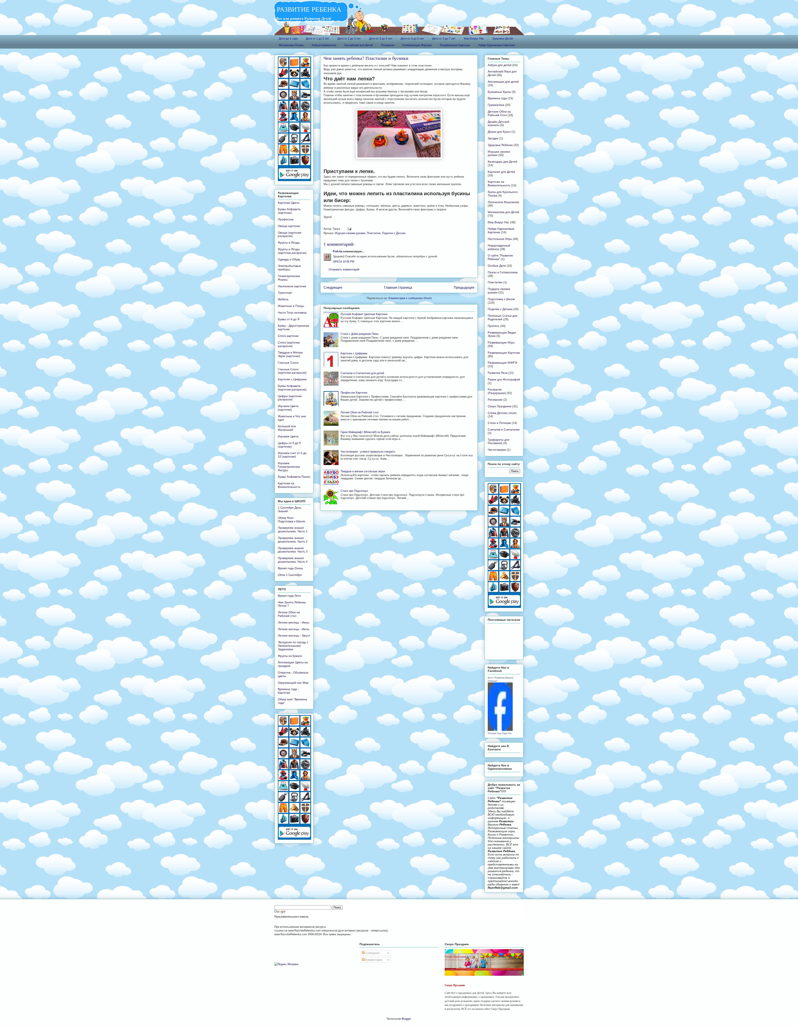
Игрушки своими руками (350, 233)
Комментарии (373, 959)
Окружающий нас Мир (293, 682)
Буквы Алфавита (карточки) (289, 210)
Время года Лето (289, 595)
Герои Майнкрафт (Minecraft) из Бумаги (365, 432)
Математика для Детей (503, 212)
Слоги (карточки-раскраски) (289, 344)
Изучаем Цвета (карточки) (288, 407)
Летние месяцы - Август (294, 635)
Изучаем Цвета (288, 436)
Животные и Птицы (291, 306)
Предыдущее (464, 287)
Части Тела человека (292, 312)
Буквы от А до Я (288, 319)
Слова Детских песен (502, 413)
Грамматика (496, 105)
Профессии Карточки (354, 392)
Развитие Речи (497, 372)
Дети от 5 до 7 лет (444, 38)
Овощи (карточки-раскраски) (290, 234)
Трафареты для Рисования (498, 441)
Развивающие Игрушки (417, 45)
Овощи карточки (289, 226)
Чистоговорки (497, 449)
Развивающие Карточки (455, 45)
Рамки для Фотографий (504, 379)
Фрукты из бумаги (290, 656)
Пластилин (374, 233)
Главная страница (398, 287)
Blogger (406, 1018)
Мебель (283, 299)
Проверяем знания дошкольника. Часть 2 (293, 539)
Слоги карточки (288, 335)
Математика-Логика (291, 45)
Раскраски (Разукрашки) (497, 391)
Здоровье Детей (502, 38)
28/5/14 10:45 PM (343, 261)
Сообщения (372, 953)
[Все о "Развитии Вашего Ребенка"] (500, 729)
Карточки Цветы (288, 202)
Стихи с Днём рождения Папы (359, 333)
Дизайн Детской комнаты (498, 123)
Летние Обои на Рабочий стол (360, 412)
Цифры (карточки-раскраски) (290, 397)
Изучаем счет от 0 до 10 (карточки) (292, 454)
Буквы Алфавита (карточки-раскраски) (292, 387)
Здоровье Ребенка (500, 145)
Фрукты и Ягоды (289, 242)
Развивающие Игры (501, 342)
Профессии (286, 219)
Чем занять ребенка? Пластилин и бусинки (366, 58)
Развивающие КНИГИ (502, 362)
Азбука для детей (499, 65)
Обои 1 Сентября (290, 575)
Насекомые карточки (292, 286)
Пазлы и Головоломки (503, 272)
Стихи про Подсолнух (354, 490)
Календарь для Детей (502, 161)
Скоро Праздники (499, 406)
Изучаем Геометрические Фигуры (289, 466)
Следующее (333, 287)
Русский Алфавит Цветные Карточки (364, 314)
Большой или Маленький (287, 428)
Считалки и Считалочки (504, 429)
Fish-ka (337, 251)
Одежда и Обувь (289, 259)
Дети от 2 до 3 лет (349, 38)
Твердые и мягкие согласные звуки (363, 471)
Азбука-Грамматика (324, 45)
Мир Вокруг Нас (474, 38)
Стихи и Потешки (499, 423)
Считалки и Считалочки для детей (362, 373)
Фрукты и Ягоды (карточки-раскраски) (292, 251)
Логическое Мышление (503, 202)
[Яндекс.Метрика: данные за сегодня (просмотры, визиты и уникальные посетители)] (286, 964)
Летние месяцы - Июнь (293, 622)
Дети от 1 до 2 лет (317, 38)
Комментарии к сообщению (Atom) (410, 298)
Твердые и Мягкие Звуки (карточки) (290, 354)
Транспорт (285, 292)
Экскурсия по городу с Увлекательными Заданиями (293, 645)
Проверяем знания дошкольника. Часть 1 (293, 529)
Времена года (497, 98)
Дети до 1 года (288, 38)
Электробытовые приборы (289, 267)
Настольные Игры (500, 238)
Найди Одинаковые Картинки (496, 45)
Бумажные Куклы (499, 91)
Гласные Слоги (288, 362)
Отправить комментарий (344, 269)
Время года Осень (290, 568)
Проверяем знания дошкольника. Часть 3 (293, 549)
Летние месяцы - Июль (293, 629)
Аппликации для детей (503, 81)
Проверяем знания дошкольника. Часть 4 (293, 559)
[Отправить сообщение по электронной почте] (348, 228)
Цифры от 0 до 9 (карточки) (289, 444)
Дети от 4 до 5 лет (412, 38)
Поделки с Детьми (393, 233)
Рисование (495, 399)
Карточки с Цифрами (354, 353)
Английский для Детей (358, 45)
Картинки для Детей (501, 171)
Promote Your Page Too (500, 733)
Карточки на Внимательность (289, 485)
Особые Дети (497, 265)
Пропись (493, 326)
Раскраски (387, 45)
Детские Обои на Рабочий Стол (499, 113)
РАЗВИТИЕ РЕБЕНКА (308, 9)
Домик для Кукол (499, 131)
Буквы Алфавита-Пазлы (294, 476)
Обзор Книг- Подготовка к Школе (291, 519)
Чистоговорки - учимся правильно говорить (368, 451)
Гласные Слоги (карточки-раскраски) (292, 371)
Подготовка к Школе (501, 299)
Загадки (493, 138)
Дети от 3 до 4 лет (380, 38)
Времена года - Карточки (288, 690)
